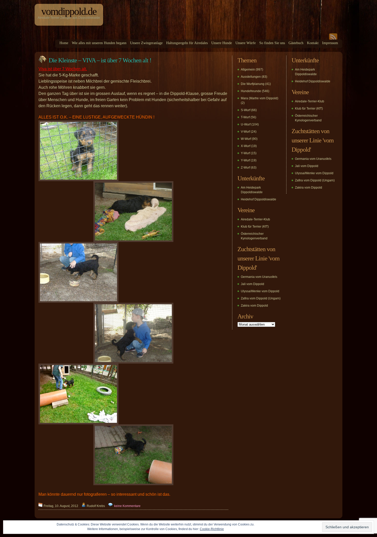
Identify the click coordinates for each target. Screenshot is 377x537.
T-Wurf (245, 117)
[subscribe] (333, 38)
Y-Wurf (245, 153)
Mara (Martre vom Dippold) (259, 98)
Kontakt (313, 43)
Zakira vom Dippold (254, 305)
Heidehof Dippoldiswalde (258, 199)
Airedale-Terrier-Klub (255, 219)
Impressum (330, 43)
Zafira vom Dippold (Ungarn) (261, 298)
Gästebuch (296, 43)
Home (63, 43)
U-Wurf (246, 124)
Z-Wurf (245, 167)
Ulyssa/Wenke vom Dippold (260, 291)
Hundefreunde (251, 91)
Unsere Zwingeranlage (146, 43)
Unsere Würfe (245, 43)
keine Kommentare (127, 506)
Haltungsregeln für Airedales (187, 43)
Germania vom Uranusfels (259, 277)
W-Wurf (246, 139)
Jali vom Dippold (252, 284)
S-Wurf (245, 110)
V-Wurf (245, 131)
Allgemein (248, 69)
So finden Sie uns (272, 43)
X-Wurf (245, 146)
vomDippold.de (68, 11)
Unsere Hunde (221, 43)
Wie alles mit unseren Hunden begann (99, 43)
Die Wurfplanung (252, 84)
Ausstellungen (251, 77)
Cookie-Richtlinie (212, 529)
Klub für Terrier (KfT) (255, 226)
